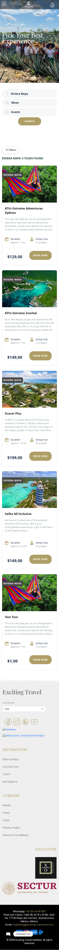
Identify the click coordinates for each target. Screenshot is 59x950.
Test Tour (11, 617)
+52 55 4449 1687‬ (36, 911)
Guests (15, 112)
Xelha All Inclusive (18, 514)
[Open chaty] (8, 934)
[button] (52, 5)
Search (30, 121)
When (15, 103)
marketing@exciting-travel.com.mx (33, 924)
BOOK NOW (40, 255)
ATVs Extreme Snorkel (21, 313)
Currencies (8, 702)
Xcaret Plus (13, 413)
